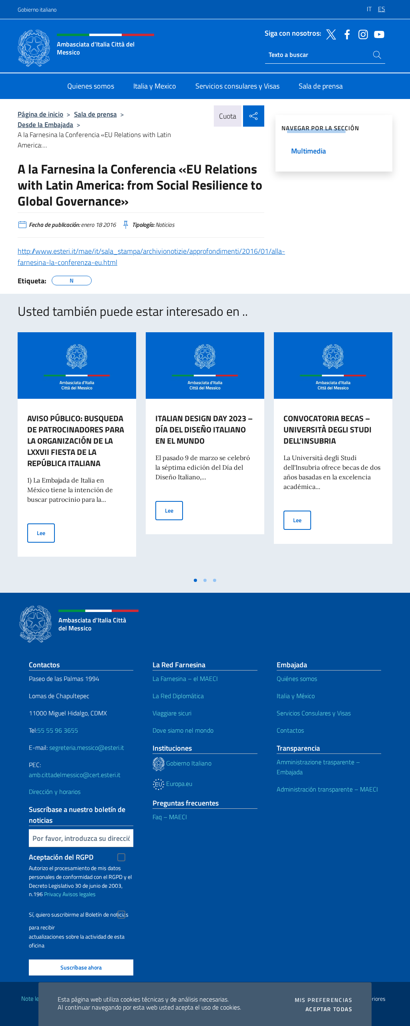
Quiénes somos (297, 678)
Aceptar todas (328, 1009)
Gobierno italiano (37, 9)
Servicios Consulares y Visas (314, 713)
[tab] (195, 580)
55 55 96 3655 (57, 730)
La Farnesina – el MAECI (185, 678)
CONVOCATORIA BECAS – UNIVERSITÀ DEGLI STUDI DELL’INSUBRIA (327, 429)
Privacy (52, 894)
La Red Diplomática (178, 696)
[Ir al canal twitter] (329, 33)
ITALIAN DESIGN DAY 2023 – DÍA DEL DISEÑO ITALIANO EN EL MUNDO (204, 429)
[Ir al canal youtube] (377, 33)
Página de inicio (40, 114)
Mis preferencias (323, 1000)
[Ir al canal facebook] (345, 33)
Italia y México (296, 696)
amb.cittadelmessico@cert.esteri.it (75, 775)
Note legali (34, 998)
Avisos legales (79, 894)
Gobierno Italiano (188, 763)
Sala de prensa (95, 114)
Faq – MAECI (170, 817)
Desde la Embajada (45, 124)
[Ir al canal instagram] (361, 33)
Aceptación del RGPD (61, 857)
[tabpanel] (77, 452)
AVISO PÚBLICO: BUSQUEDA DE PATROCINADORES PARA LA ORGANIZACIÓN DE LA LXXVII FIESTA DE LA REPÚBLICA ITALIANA (75, 440)
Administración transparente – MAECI (327, 789)
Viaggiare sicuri (172, 713)
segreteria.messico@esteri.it (86, 747)
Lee (46, 532)
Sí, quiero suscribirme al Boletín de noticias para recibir (79, 915)
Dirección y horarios (54, 791)
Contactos (290, 730)
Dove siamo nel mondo (183, 730)
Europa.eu (178, 783)
